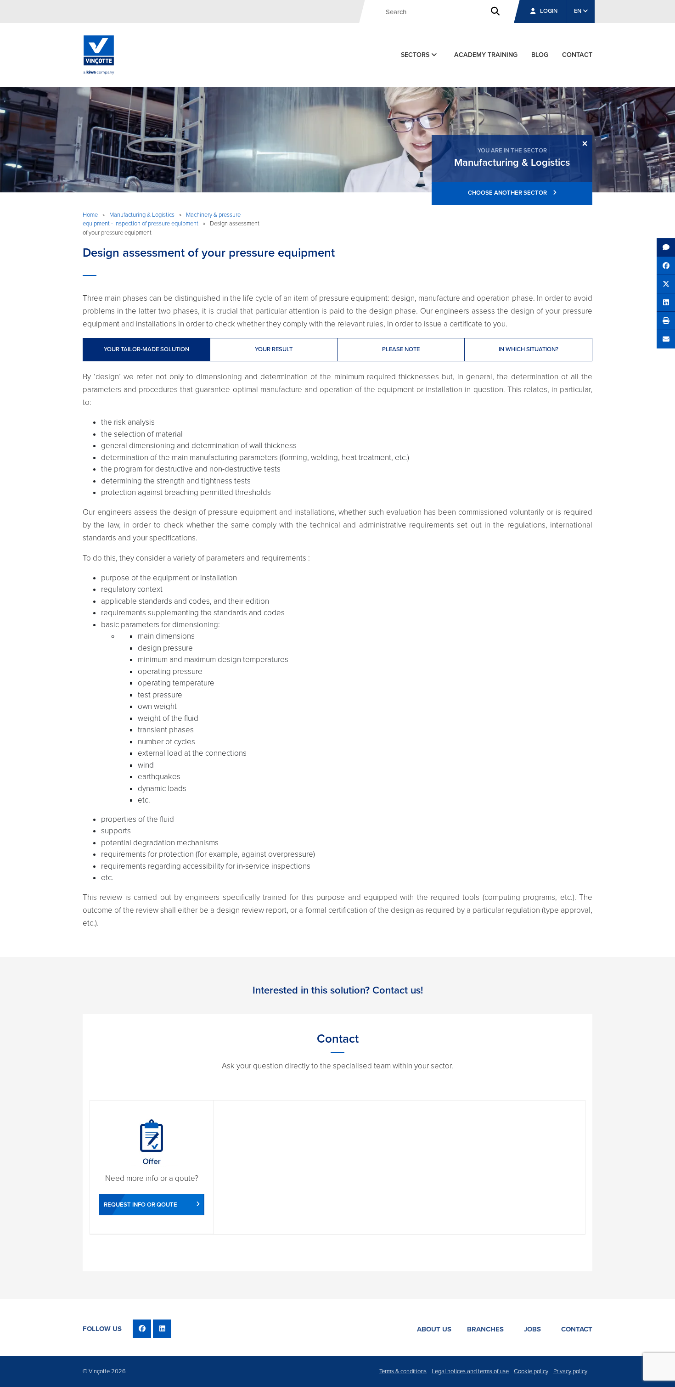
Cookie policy (531, 1371)
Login (548, 11)
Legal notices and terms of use (470, 1371)
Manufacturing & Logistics (141, 215)
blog (539, 55)
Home (90, 215)
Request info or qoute (140, 1204)
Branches (485, 1329)
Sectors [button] (416, 55)
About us (434, 1329)
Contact (576, 1329)
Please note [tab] (401, 349)
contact (577, 55)
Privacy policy (570, 1371)
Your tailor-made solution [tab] (146, 349)
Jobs (532, 1329)
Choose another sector (508, 193)
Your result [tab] (273, 349)
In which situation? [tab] (528, 349)
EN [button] (578, 11)
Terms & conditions (403, 1371)
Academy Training (486, 55)
